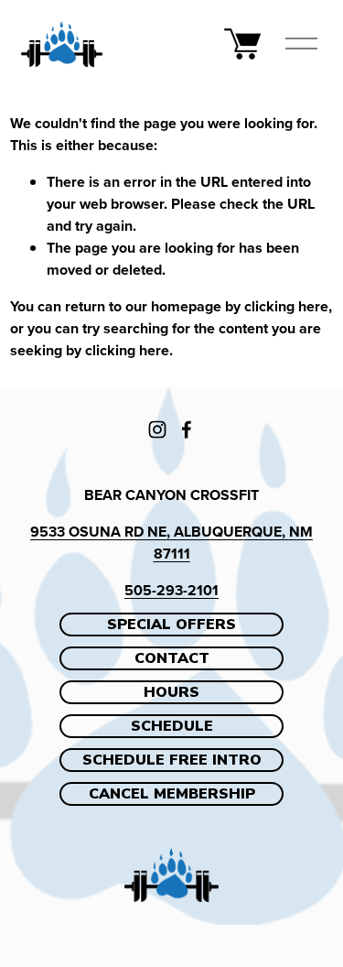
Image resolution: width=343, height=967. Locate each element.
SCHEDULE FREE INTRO (172, 760)
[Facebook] (186, 429)
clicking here (286, 306)
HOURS (171, 692)
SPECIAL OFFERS (171, 624)
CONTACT (171, 658)
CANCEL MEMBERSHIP (172, 794)
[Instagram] (157, 429)
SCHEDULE (172, 726)
